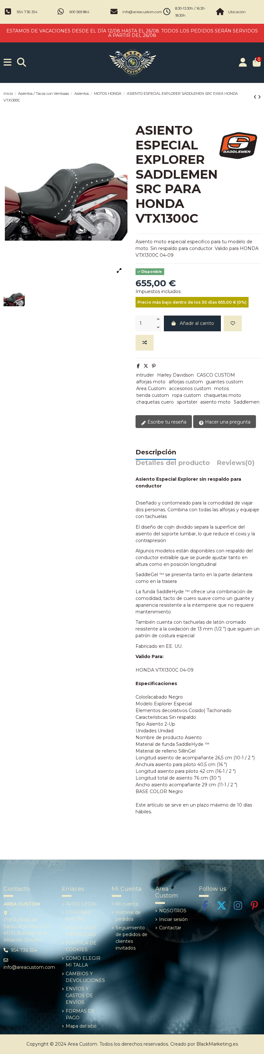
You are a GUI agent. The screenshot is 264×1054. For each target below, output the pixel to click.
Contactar (170, 928)
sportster (187, 402)
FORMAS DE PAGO (80, 1014)
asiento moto (215, 402)
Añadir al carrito (197, 323)
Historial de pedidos (128, 915)
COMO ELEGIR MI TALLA (83, 961)
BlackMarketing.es (217, 1044)
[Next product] (259, 97)
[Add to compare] (145, 343)
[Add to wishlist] (233, 323)
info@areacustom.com (142, 12)
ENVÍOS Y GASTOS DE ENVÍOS (79, 995)
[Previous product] (256, 97)
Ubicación (237, 12)
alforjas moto (150, 382)
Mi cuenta (127, 904)
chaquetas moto (222, 395)
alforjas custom (186, 382)
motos (221, 388)
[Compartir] (138, 366)
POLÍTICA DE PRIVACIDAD (81, 931)
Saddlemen (246, 402)
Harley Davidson (175, 375)
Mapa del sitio (81, 1026)
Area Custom (151, 388)
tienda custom (152, 395)
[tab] (236, 464)
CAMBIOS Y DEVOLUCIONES (85, 977)
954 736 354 (27, 12)
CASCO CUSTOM (216, 375)
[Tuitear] (146, 366)
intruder (145, 375)
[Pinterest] (154, 366)
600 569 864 (80, 12)
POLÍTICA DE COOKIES (81, 946)
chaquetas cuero (155, 402)
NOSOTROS (172, 911)
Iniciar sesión (173, 919)
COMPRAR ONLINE (78, 915)
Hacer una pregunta (227, 422)
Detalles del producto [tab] (173, 463)
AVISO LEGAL (81, 904)
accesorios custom (190, 388)
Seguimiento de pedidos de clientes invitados (131, 938)
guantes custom (224, 382)
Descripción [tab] (156, 452)
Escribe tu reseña (166, 422)
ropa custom (186, 395)
